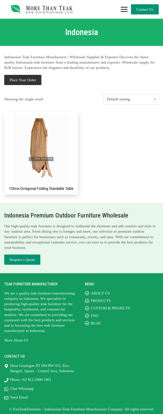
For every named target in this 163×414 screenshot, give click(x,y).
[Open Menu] (124, 9)
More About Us (16, 340)
